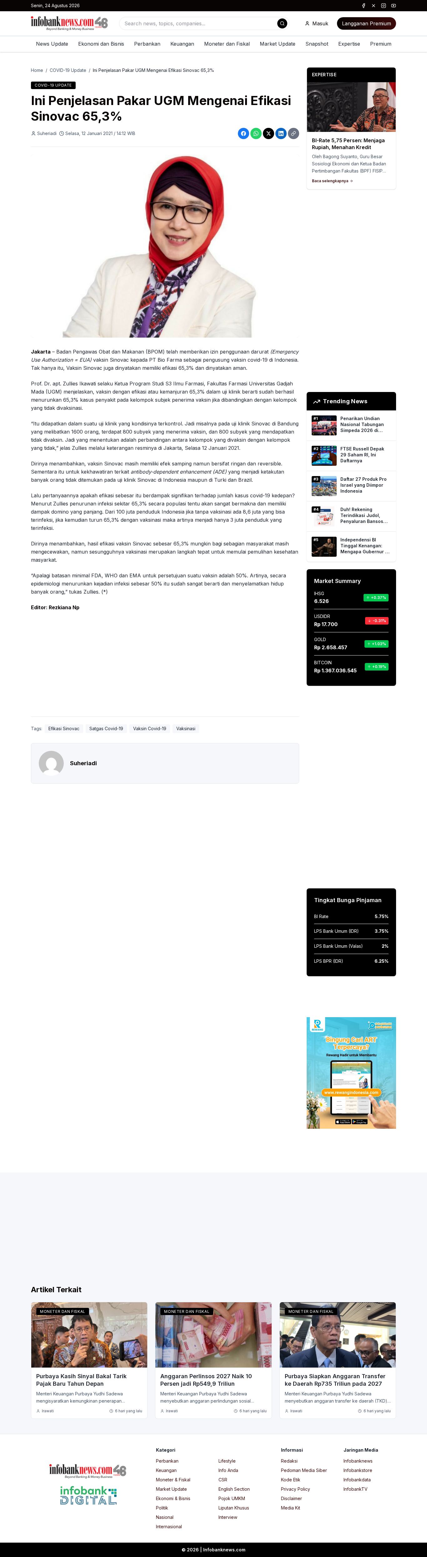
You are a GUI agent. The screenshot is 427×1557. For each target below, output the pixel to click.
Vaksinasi (185, 728)
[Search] (282, 23)
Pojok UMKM (232, 1498)
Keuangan (182, 44)
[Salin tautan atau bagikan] (293, 133)
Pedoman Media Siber (304, 1470)
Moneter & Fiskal (173, 1479)
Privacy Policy (295, 1489)
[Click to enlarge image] (165, 246)
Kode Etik (290, 1479)
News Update (52, 44)
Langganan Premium (366, 23)
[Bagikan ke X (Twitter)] (268, 133)
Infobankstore (358, 1470)
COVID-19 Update (68, 70)
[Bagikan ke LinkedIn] (281, 133)
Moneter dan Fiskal (227, 44)
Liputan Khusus (234, 1507)
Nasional (164, 1517)
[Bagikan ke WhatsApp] (256, 133)
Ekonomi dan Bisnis (101, 44)
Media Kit (290, 1507)
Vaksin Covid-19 (149, 728)
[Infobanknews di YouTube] (393, 5)
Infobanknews (358, 1461)
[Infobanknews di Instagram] (383, 5)
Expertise (349, 44)
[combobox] (204, 23)
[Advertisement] (165, 665)
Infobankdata (357, 1479)
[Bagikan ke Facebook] (243, 133)
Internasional (169, 1526)
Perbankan (147, 44)
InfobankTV (356, 1489)
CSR (223, 1479)
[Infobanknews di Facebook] (363, 5)
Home (37, 70)
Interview (228, 1517)
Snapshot (316, 44)
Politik (162, 1507)
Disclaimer (291, 1498)
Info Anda (228, 1470)
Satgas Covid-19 (106, 728)
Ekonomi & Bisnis (173, 1498)
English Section (234, 1489)
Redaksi (289, 1461)
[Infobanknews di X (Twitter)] (373, 5)
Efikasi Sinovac (63, 728)
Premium (380, 44)
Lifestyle (227, 1461)
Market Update (277, 44)
